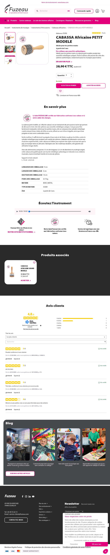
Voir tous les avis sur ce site (30, 329)
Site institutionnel (44, 506)
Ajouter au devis (94, 85)
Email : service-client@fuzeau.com (17, 514)
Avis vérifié (103, 348)
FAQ (40, 509)
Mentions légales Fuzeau (13, 547)
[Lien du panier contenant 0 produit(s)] (103, 11)
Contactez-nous (16, 520)
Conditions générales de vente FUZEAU (77, 547)
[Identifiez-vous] (97, 11)
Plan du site (43, 503)
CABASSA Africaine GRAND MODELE (27, 268)
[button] (10, 60)
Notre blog (42, 517)
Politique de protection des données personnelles (42, 547)
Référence (59, 33)
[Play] (16, 211)
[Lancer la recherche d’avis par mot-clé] (105, 342)
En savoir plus (63, 62)
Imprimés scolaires (45, 512)
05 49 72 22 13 (12, 512)
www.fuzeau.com (63, 2)
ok (68, 11)
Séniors (41, 515)
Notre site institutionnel (20, 232)
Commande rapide (84, 11)
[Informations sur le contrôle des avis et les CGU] (41, 325)
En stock (59, 81)
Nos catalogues (44, 520)
